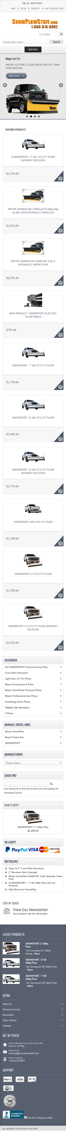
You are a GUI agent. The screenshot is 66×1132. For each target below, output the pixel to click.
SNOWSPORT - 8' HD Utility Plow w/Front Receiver (33, 471)
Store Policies (10, 1020)
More (56, 174)
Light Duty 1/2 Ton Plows (18, 678)
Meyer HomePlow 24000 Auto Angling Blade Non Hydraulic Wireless (33, 210)
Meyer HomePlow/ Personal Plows (23, 690)
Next (60, 85)
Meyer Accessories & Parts (19, 684)
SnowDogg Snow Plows (17, 701)
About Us (7, 1003)
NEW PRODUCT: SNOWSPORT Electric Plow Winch (33, 315)
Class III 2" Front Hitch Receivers (26, 868)
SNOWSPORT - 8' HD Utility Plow (33, 417)
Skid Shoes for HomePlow (22, 889)
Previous (5, 85)
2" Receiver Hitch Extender (23, 872)
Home (13, 8)
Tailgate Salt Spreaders (17, 707)
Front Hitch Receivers (16, 672)
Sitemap (7, 1025)
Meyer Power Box (14, 737)
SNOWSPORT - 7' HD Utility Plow (33, 365)
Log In (23, 8)
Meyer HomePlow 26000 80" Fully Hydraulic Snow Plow (33, 262)
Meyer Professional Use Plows (21, 696)
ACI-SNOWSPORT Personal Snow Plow (26, 667)
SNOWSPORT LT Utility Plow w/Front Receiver (33, 627)
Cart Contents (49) (54, 8)
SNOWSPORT (12, 743)
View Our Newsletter (30, 909)
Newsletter (8, 1014)
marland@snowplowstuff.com (24, 1053)
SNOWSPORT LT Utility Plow (33, 574)
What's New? (12, 805)
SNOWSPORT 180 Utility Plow (33, 521)
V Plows (9, 713)
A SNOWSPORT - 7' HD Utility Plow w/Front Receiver (33, 158)
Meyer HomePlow (14, 731)
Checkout (35, 8)
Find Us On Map (17, 1045)
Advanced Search (11, 1009)
